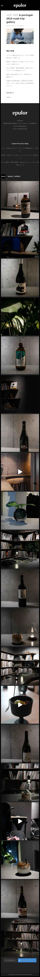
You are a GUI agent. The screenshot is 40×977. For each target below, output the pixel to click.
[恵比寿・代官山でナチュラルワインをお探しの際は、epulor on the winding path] (20, 743)
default (8, 97)
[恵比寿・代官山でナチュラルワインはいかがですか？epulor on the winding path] (20, 433)
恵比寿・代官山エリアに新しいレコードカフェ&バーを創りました (20, 156)
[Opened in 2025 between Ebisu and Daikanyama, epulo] (20, 472)
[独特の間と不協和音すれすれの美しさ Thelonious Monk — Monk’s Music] (20, 239)
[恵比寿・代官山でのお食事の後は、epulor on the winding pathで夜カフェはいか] (20, 860)
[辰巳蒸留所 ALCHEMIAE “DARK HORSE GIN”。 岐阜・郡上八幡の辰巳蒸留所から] (20, 200)
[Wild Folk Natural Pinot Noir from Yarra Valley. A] (20, 278)
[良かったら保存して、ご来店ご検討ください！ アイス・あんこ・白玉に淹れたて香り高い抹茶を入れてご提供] (20, 705)
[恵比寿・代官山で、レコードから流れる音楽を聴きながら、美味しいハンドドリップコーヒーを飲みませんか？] (20, 821)
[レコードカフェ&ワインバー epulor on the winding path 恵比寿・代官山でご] (20, 511)
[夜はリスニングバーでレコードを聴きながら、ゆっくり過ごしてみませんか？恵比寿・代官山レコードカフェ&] (20, 394)
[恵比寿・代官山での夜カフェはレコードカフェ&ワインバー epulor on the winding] (20, 627)
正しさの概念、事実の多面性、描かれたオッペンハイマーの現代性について (20, 163)
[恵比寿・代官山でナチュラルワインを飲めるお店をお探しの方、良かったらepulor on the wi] (20, 899)
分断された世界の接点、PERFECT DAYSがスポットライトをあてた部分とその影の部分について (20, 83)
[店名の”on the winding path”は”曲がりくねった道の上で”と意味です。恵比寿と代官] (20, 666)
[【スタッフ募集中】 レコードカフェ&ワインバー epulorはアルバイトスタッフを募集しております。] (20, 938)
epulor (22, 25)
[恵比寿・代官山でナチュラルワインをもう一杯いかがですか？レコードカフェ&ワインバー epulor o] (20, 588)
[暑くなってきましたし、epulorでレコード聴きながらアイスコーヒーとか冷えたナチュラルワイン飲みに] (20, 316)
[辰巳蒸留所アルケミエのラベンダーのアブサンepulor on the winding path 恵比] (20, 355)
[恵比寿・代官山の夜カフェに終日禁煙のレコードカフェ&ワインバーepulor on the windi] (20, 782)
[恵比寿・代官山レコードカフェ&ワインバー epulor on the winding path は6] (20, 549)
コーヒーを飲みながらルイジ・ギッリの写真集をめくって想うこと (20, 149)
